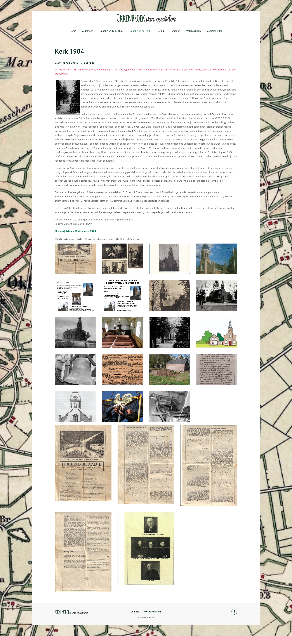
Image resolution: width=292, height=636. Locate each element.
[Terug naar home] (146, 18)
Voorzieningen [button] (214, 31)
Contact (135, 611)
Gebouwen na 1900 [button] (140, 31)
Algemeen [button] (87, 31)
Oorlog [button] (160, 31)
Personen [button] (175, 31)
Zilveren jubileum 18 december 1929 (75, 231)
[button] (75, 259)
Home (73, 31)
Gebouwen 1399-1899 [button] (111, 31)
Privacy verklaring (152, 611)
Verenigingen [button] (193, 31)
